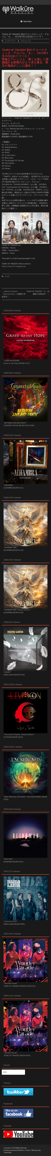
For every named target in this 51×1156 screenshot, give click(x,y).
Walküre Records (21, 1148)
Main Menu (27, 21)
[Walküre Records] (18, 10)
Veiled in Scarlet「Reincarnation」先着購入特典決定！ (14, 294)
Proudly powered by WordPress (14, 1150)
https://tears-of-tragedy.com (14, 266)
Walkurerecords (26, 41)
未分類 (7, 276)
